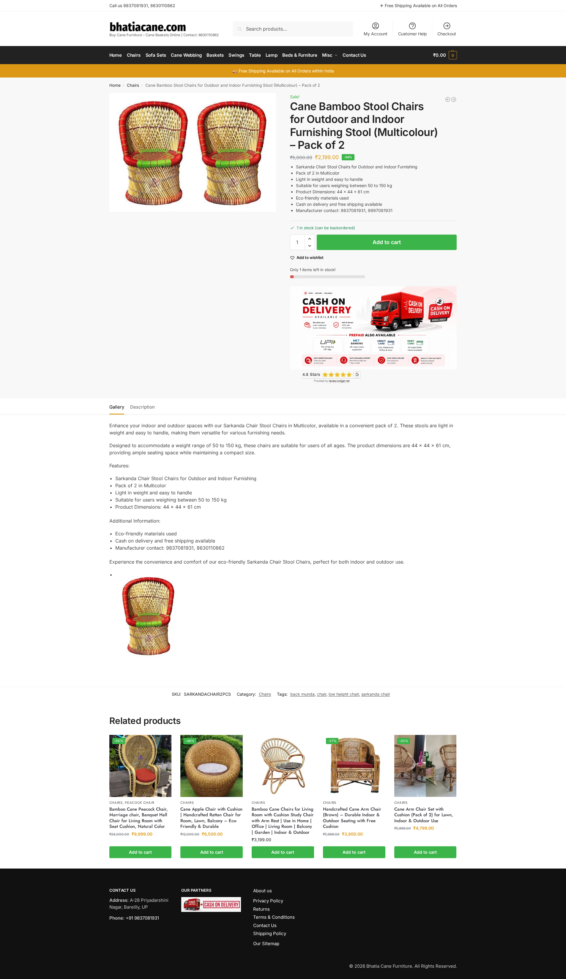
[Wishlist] (162, 743)
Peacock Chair (139, 803)
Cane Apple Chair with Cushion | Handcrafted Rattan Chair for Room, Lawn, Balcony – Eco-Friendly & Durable (211, 818)
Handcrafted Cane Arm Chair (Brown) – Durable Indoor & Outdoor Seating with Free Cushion (352, 818)
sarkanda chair (375, 694)
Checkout (446, 33)
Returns (261, 909)
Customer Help (412, 33)
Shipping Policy (269, 933)
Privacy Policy (268, 901)
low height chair (344, 694)
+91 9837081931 (142, 918)
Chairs (133, 85)
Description (142, 407)
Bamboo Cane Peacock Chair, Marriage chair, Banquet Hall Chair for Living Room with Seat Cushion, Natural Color (138, 818)
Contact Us (265, 925)
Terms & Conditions (274, 917)
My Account (375, 33)
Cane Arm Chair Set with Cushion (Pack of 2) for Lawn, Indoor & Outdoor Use (423, 815)
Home (115, 85)
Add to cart (387, 242)
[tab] (118, 406)
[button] (445, 55)
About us (262, 890)
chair (321, 694)
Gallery (116, 407)
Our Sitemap (266, 943)
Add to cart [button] (140, 852)
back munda (302, 694)
